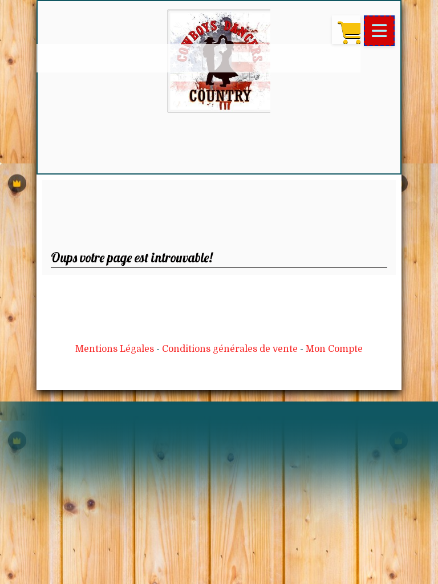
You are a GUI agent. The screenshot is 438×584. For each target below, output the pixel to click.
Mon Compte (334, 349)
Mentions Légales (114, 349)
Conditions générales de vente (230, 349)
